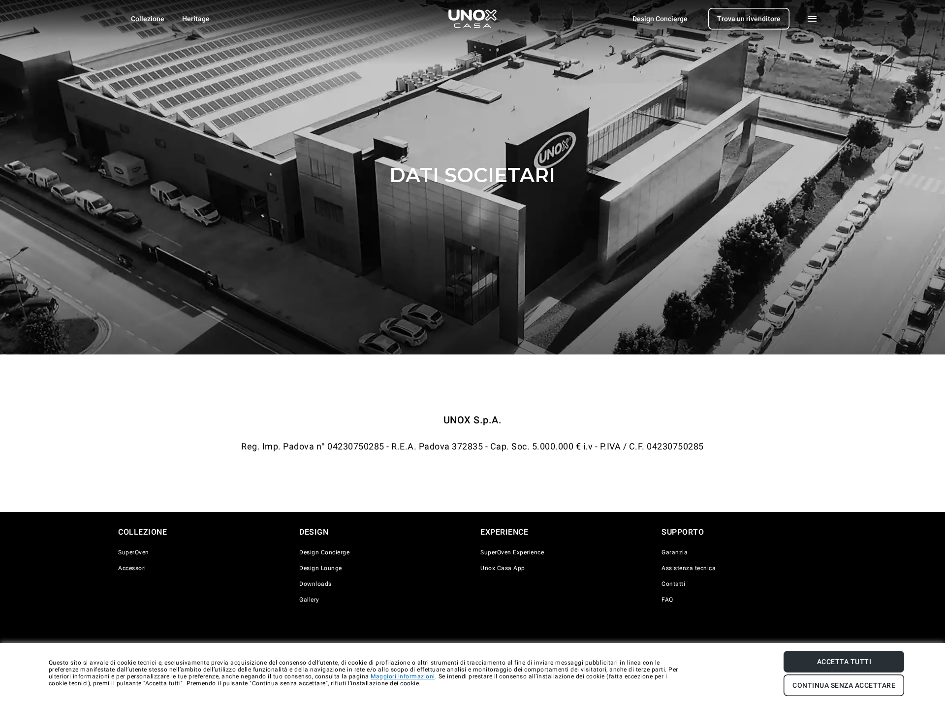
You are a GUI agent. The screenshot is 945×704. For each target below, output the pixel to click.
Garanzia (675, 552)
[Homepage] (472, 18)
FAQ (667, 599)
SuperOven (133, 552)
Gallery (309, 599)
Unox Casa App (502, 568)
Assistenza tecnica (689, 568)
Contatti (673, 583)
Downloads (315, 583)
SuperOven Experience (512, 552)
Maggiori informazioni (403, 676)
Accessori (132, 568)
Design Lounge (320, 568)
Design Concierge (324, 552)
